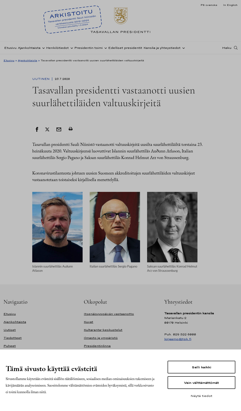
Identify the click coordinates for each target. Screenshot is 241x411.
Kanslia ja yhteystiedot (162, 48)
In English (230, 5)
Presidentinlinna (97, 346)
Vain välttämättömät (201, 382)
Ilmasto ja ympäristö (101, 338)
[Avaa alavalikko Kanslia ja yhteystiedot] (183, 47)
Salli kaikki (201, 367)
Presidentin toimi (88, 48)
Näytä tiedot (201, 396)
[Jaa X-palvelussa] (47, 129)
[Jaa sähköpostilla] (59, 129)
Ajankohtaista (29, 48)
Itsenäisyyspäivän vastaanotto (109, 314)
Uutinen (41, 79)
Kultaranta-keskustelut (103, 330)
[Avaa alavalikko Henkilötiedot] (71, 47)
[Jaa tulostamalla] (70, 129)
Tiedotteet (13, 338)
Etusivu (10, 48)
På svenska (209, 5)
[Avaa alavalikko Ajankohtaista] (42, 47)
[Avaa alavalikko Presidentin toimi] (105, 47)
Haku (227, 48)
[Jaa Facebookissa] (37, 129)
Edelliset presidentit (125, 48)
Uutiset (10, 330)
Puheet (10, 346)
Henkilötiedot (57, 48)
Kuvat (88, 322)
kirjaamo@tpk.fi (177, 339)
